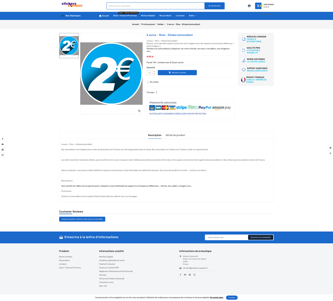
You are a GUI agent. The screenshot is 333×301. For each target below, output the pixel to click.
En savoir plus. (216, 297)
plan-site (103, 286)
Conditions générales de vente (112, 260)
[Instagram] (2, 155)
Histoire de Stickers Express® (111, 279)
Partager (156, 92)
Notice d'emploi (65, 257)
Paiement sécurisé (107, 264)
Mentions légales (106, 257)
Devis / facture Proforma (70, 268)
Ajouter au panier (177, 72)
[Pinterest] (2, 149)
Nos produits (64, 260)
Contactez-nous (267, 14)
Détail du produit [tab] (175, 135)
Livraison (63, 264)
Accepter (231, 298)
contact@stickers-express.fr (195, 268)
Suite (191, 16)
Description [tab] (154, 135)
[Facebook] (2, 139)
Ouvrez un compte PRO (109, 268)
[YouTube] (2, 144)
